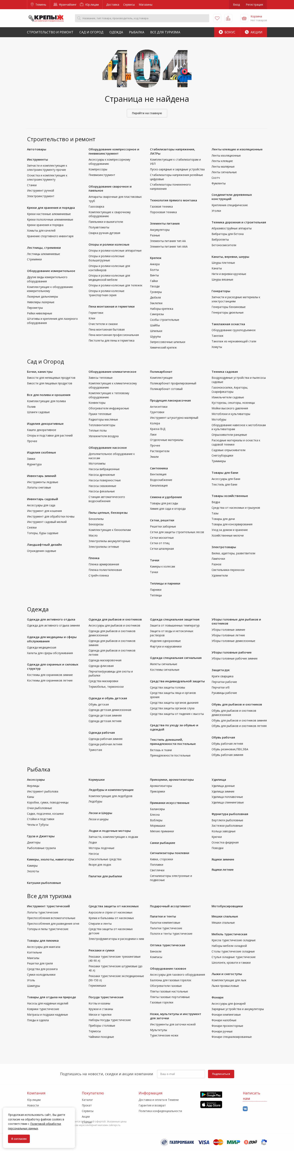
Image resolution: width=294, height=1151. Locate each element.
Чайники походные (101, 1037)
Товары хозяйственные (230, 496)
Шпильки (156, 331)
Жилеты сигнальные (163, 664)
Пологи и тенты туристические (171, 933)
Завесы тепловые (101, 378)
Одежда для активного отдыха (51, 619)
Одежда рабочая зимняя (105, 739)
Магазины (145, 4)
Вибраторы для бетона (228, 234)
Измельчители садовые (228, 397)
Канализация (159, 485)
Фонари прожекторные (227, 1026)
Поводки (217, 848)
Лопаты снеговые (39, 487)
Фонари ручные (222, 1031)
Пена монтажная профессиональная (114, 335)
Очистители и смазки (103, 324)
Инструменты (37, 159)
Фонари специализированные (232, 1037)
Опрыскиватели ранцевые (229, 435)
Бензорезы (96, 524)
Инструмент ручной (40, 190)
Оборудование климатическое (112, 372)
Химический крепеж (163, 347)
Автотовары (36, 149)
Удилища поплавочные (227, 797)
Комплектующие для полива (46, 401)
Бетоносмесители (224, 245)
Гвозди (155, 286)
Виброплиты (220, 239)
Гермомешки (97, 985)
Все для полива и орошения (48, 395)
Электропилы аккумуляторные (109, 541)
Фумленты (219, 183)
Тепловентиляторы (102, 425)
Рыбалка (136, 32)
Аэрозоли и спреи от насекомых (110, 912)
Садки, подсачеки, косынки (45, 813)
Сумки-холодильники (41, 974)
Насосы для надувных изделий (47, 1003)
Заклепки (156, 303)
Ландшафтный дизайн (44, 545)
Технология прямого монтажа (173, 200)
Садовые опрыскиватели (228, 450)
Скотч (216, 178)
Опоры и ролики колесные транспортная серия (106, 293)
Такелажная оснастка (228, 324)
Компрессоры (98, 169)
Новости (33, 1105)
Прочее (32, 441)
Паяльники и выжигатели (106, 222)
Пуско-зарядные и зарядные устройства (177, 169)
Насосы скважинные (102, 486)
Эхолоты (33, 871)
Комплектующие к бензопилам (110, 530)
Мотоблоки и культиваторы (231, 414)
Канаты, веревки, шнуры (230, 257)
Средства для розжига (42, 969)
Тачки (154, 560)
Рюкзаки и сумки (101, 950)
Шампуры (33, 986)
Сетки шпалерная (162, 549)
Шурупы (155, 336)
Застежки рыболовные (227, 825)
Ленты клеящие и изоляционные (237, 149)
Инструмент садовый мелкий (47, 522)
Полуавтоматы (99, 227)
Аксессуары (36, 779)
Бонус (229, 32)
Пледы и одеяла (38, 1020)
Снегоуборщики (222, 455)
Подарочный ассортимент (170, 906)
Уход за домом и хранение (230, 530)
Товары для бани (225, 473)
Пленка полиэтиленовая (105, 570)
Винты (154, 275)
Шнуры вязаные (222, 279)
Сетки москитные (162, 538)
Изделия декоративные (45, 424)
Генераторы (221, 291)
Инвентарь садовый (42, 499)
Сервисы (129, 4)
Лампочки (218, 559)
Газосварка (96, 206)
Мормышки (157, 825)
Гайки (154, 281)
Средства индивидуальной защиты (177, 681)
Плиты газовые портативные (170, 997)
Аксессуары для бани (226, 479)
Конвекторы (97, 403)
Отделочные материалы (166, 440)
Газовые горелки (161, 1002)
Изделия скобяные (41, 452)
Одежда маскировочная (105, 660)
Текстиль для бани (224, 484)
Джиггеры (33, 842)
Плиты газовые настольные (169, 991)
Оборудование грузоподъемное (234, 330)
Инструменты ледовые (42, 482)
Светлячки (157, 870)
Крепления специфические (230, 205)
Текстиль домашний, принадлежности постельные (173, 741)
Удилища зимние (223, 791)
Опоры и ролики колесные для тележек (115, 285)
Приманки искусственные (169, 803)
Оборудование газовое (168, 968)
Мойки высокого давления (230, 408)
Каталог (87, 1100)
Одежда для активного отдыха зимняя (53, 625)
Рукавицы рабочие (224, 693)
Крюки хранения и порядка (45, 225)
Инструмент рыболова (42, 791)
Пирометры (35, 308)
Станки (32, 185)
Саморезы (157, 314)
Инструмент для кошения (44, 511)
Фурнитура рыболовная (230, 814)
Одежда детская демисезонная (110, 710)
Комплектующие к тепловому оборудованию (109, 395)
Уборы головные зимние (228, 629)
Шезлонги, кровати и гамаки (231, 962)
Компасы (156, 957)
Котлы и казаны (99, 1003)
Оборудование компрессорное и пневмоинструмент (114, 151)
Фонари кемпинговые (226, 1014)
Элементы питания (165, 223)
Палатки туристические (166, 928)
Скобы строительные (164, 320)
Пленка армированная (104, 564)
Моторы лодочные (101, 848)
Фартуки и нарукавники (166, 646)
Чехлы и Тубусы (37, 824)
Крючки (217, 837)
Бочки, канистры (40, 372)
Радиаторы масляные (103, 419)
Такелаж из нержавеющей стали (234, 341)
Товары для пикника (43, 940)
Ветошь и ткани (161, 750)
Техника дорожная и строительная (239, 222)
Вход (236, 4)
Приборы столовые (102, 1025)
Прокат (87, 1105)
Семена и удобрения (166, 497)
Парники (155, 589)
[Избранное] (217, 18)
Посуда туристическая (106, 997)
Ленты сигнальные (224, 172)
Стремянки (34, 259)
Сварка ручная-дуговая (104, 233)
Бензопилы (96, 519)
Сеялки (32, 527)
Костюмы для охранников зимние (50, 675)
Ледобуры (95, 801)
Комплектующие (161, 378)
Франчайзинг (67, 4)
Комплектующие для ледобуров (110, 796)
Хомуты (217, 347)
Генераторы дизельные (228, 312)
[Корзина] (244, 18)
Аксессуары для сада (41, 505)
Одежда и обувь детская (108, 698)
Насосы (94, 853)
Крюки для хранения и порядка (51, 208)
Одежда (116, 32)
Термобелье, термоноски (106, 686)
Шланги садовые (38, 412)
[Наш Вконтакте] (245, 1109)
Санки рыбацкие (162, 843)
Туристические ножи (164, 1035)
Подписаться (221, 1074)
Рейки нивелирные (39, 313)
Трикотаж (95, 750)
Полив (31, 407)
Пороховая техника (163, 212)
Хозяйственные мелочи (228, 535)
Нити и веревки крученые (229, 274)
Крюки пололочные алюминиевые (50, 219)
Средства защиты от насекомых (114, 906)
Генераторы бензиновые (229, 307)
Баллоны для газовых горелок (170, 980)
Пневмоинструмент (102, 175)
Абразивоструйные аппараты (232, 228)
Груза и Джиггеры (41, 836)
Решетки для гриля (40, 963)
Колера (155, 423)
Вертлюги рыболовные (227, 820)
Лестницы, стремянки (44, 248)
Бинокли (155, 951)
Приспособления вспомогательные (51, 918)
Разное (216, 564)
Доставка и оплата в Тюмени (159, 1100)
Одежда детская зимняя (105, 715)
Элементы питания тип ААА (169, 246)
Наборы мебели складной (229, 946)
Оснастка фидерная (225, 842)
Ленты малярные (223, 166)
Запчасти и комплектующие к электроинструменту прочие (47, 168)
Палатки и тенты (163, 916)
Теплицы (156, 595)
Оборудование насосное (108, 448)
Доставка (112, 4)
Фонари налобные (224, 1020)
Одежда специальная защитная (174, 619)
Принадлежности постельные (170, 755)
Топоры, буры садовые (42, 533)
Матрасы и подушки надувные (47, 1014)
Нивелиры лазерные (40, 302)
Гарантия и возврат (152, 1105)
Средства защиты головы (167, 687)
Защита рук (221, 670)
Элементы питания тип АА (168, 241)
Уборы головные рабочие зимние (235, 658)
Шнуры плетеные (223, 263)
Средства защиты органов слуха (172, 708)
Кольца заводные (224, 831)
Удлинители (220, 575)
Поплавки (156, 864)
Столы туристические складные (233, 951)
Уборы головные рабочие (232, 652)
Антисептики (158, 407)
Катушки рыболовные (44, 883)
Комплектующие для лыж (229, 980)
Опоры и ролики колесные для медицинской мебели (109, 278)
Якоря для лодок (100, 864)
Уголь (31, 980)
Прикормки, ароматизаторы (172, 779)
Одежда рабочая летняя (105, 744)
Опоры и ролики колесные (109, 244)
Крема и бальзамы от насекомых (111, 918)
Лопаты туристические (42, 912)
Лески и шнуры (98, 819)
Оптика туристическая (167, 945)
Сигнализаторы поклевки (169, 853)
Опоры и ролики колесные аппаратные (115, 250)
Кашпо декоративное (41, 430)
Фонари (217, 997)
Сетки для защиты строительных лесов (177, 532)
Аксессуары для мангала (43, 947)
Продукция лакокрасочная (170, 400)
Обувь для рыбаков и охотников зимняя (239, 720)
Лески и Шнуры (100, 813)
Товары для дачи (223, 519)
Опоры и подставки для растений (50, 435)
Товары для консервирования (232, 524)
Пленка (94, 558)
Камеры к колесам (162, 566)
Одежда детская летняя (105, 721)
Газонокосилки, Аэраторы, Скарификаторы (230, 390)
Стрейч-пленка (99, 575)
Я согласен (19, 1139)
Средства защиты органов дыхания (174, 702)
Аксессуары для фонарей (229, 1003)
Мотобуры (219, 419)
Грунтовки (157, 412)
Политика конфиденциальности (160, 1111)
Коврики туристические (43, 1009)
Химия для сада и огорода (168, 509)
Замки (31, 459)
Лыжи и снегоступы (227, 974)
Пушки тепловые (100, 414)
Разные (155, 235)
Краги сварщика (222, 676)
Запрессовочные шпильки (167, 342)
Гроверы (156, 292)
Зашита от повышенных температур (175, 625)
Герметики (96, 313)
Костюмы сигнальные (164, 669)
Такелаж (217, 336)
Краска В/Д (157, 429)
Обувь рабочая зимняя (227, 755)
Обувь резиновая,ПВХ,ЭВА (230, 749)
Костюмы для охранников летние (50, 680)
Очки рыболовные (39, 808)
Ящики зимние (223, 859)
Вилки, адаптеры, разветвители (233, 553)
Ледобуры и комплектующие (111, 790)
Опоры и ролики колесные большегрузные (106, 258)
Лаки (153, 434)
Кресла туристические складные (234, 940)
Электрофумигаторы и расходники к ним (116, 939)
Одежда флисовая (101, 666)
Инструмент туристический (48, 906)
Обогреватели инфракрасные (109, 408)
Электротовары (224, 547)
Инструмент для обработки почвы (50, 516)
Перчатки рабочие (224, 682)
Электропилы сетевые (104, 547)
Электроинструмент (40, 196)
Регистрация (254, 4)
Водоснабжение (161, 480)
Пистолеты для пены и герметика (111, 340)
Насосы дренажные (102, 475)
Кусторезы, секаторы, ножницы (233, 403)
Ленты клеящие (222, 161)
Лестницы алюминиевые (43, 254)
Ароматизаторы (161, 786)
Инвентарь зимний (41, 476)
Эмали (154, 457)
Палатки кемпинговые (165, 922)
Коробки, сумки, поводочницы (47, 802)
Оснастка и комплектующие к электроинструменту (47, 177)
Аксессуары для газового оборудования (177, 974)
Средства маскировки (103, 681)
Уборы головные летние (228, 635)
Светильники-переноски (228, 570)
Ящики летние (223, 869)
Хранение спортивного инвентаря (50, 236)
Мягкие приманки (162, 831)
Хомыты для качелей (41, 230)
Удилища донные (223, 786)
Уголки (216, 211)
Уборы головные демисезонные (233, 641)
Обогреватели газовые (166, 986)
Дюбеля (155, 297)
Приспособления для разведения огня (53, 923)
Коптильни (34, 952)
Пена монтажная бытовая (107, 329)
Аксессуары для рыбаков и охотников (114, 625)
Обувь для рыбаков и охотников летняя (239, 726)
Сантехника (159, 468)
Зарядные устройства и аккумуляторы (238, 1009)
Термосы (95, 1031)
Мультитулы (158, 1030)
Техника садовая (225, 372)
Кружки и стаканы (101, 1009)
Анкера (155, 264)
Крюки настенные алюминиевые (49, 214)
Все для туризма (165, 32)
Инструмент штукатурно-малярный (174, 418)
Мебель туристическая (229, 934)
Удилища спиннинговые (228, 802)
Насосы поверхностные (105, 480)
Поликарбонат (161, 372)
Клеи (92, 318)
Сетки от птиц (159, 543)
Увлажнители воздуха (104, 436)
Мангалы (33, 958)
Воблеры (156, 820)
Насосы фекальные (102, 491)
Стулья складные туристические (234, 957)
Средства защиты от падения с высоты (177, 714)
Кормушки (97, 779)
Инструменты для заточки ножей (173, 1024)
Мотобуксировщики (227, 906)
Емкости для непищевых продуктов (51, 378)
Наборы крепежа (161, 309)
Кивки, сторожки (161, 859)
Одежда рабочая (102, 732)
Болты (154, 270)
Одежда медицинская (41, 647)
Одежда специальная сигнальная (176, 658)
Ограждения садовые (41, 551)
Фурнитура (34, 464)
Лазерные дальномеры (42, 296)
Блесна (155, 814)
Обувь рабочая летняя (227, 743)
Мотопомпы (97, 463)
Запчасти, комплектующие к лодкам (113, 837)
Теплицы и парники (165, 583)
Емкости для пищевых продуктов (49, 383)
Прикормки (157, 791)
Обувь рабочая (223, 737)
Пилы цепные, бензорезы (108, 513)
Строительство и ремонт (50, 32)
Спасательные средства (105, 859)
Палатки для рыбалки (105, 876)
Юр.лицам (91, 4)
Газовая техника (161, 206)
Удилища (219, 779)
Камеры (32, 865)
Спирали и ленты (100, 923)
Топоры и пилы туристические (47, 929)
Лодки (93, 842)
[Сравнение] (228, 18)
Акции (256, 32)
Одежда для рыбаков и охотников (115, 619)
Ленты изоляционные (226, 155)
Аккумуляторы (160, 230)
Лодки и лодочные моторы (110, 831)
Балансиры (157, 809)
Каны (30, 797)
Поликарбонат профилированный (173, 383)
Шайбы (155, 325)
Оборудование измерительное (51, 271)
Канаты (217, 268)
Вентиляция (158, 474)
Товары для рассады (164, 503)
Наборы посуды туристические (110, 1020)
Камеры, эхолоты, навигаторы (50, 859)
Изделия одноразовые (165, 641)
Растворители (159, 451)
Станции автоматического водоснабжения (107, 499)
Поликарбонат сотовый (166, 389)
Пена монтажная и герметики (112, 306)
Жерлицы (33, 786)
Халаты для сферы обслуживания (50, 653)
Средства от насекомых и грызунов (236, 508)
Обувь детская (99, 704)
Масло (93, 535)
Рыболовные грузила (41, 848)
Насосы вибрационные (104, 469)
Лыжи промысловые (225, 986)
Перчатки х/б (221, 687)
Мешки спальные (225, 916)
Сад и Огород (91, 32)
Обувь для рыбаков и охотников (237, 704)
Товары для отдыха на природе (51, 997)
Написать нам (251, 1096)
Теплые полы (98, 430)
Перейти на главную (147, 113)
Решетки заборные (163, 526)
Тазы (215, 513)
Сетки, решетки (162, 520)
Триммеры (219, 461)
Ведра (216, 502)
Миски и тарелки (100, 1014)
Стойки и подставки (40, 819)
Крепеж (155, 258)
